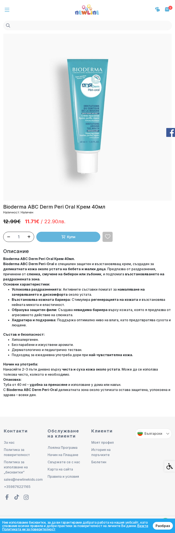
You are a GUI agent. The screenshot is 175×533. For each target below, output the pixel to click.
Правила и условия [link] (63, 476)
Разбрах (163, 526)
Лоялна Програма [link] (62, 447)
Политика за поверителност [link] (17, 452)
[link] (87, 9)
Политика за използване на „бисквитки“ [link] (16, 467)
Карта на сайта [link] (60, 469)
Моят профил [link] (102, 442)
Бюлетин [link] (98, 462)
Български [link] (153, 433)
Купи (71, 237)
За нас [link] (9, 442)
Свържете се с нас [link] (64, 462)
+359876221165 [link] (17, 487)
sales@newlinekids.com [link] (22, 479)
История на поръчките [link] (101, 452)
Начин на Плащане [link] (63, 455)
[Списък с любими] (157, 9)
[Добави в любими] (107, 237)
